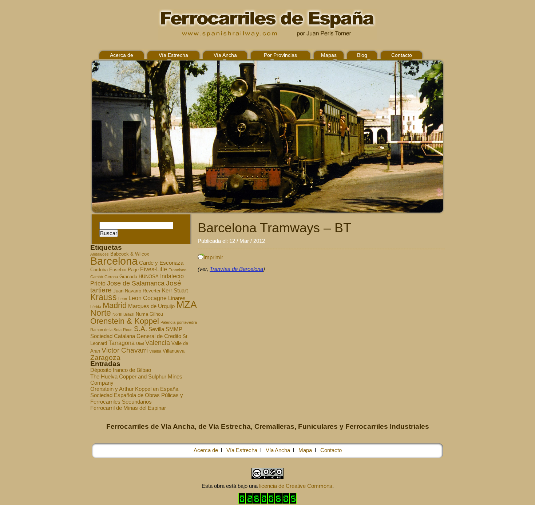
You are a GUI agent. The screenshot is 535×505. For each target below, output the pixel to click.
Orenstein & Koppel (124, 321)
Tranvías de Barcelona (236, 269)
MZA (186, 304)
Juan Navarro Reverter (136, 291)
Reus (127, 329)
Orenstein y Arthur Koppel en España (134, 389)
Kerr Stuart (175, 291)
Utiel (140, 343)
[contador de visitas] (267, 502)
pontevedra (187, 322)
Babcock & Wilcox (129, 254)
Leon (122, 298)
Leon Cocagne (147, 298)
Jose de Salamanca (136, 283)
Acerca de (121, 55)
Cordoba (99, 269)
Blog (362, 55)
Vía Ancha (225, 55)
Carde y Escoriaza (161, 263)
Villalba (155, 351)
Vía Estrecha (173, 55)
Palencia (167, 322)
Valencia (157, 342)
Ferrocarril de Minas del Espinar (128, 408)
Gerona (111, 277)
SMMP (174, 329)
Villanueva (174, 351)
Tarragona (121, 342)
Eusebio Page (124, 269)
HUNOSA (149, 276)
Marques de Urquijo (151, 306)
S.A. (140, 329)
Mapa (305, 450)
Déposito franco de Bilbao (120, 370)
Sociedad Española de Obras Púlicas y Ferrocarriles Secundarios (136, 398)
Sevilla (156, 329)
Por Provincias (280, 55)
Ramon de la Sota (106, 329)
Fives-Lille (153, 269)
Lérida (95, 306)
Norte (100, 313)
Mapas (329, 55)
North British (123, 314)
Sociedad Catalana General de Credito (135, 336)
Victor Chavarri (125, 350)
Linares (177, 298)
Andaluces (99, 254)
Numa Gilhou (149, 314)
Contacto (401, 55)
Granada (128, 276)
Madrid (115, 305)
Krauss (103, 297)
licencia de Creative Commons (295, 486)
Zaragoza (105, 357)
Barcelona (114, 261)
